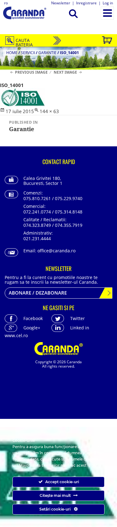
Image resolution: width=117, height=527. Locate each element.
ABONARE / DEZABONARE (38, 293)
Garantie (47, 52)
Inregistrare (86, 3)
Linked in (79, 328)
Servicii (28, 52)
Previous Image (31, 72)
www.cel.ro (16, 335)
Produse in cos (107, 39)
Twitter (77, 318)
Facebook (33, 318)
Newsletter (60, 3)
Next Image (65, 72)
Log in (108, 3)
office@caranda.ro (56, 251)
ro (6, 3)
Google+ (31, 328)
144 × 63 (49, 111)
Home (11, 52)
